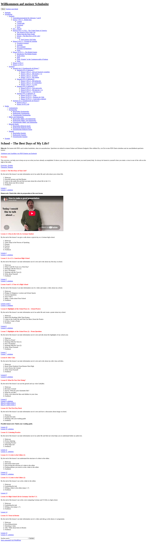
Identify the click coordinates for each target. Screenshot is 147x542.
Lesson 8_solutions (7, 377)
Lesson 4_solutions (7, 305)
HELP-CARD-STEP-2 (8, 403)
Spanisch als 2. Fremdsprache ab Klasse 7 (26, 68)
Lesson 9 (3, 399)
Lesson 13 (4, 493)
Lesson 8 (3, 375)
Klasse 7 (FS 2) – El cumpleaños (31, 83)
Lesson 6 (3, 326)
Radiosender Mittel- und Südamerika (24, 120)
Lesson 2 (3, 253)
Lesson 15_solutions (7, 535)
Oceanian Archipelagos (24, 48)
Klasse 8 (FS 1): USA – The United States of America (30, 30)
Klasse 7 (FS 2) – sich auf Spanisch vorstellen (35, 72)
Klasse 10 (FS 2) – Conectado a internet (33, 99)
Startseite (7, 12)
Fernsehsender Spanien (20, 137)
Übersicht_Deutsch (7, 167)
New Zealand (21, 47)
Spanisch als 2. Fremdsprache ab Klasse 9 (26, 101)
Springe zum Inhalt (12, 9)
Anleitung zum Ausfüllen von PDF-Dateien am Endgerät (19, 153)
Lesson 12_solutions (7, 474)
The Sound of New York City (26, 32)
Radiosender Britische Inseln (22, 128)
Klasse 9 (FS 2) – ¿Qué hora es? (31, 92)
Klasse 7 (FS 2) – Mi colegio (30, 77)
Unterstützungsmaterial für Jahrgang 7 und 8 (27, 18)
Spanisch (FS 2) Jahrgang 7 (25, 70)
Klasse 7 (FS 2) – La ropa (29, 84)
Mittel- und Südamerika (16, 117)
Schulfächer (8, 14)
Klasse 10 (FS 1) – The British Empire (25, 52)
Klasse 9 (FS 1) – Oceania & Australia (25, 41)
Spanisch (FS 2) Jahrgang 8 (25, 79)
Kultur (7, 106)
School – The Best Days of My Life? (28, 36)
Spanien (11, 131)
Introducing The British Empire (27, 54)
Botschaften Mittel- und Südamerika (24, 119)
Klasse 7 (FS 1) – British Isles (22, 20)
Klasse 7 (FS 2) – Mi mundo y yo (31, 74)
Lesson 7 (3, 352)
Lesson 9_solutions (7, 401)
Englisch (11, 16)
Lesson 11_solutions (7, 451)
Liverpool (20, 25)
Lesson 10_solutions (7, 429)
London (19, 21)
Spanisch (11, 66)
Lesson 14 (4, 512)
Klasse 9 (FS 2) (22, 102)
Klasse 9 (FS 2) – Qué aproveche (31, 88)
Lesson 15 (4, 533)
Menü (3, 9)
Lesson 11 (4, 450)
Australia (19, 45)
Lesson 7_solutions (7, 354)
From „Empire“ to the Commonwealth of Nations (32, 59)
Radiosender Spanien (19, 135)
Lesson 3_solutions (7, 281)
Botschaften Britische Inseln (21, 126)
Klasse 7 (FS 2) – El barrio (29, 75)
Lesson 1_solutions (7, 190)
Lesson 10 (4, 427)
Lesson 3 (3, 279)
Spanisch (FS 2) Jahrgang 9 (25, 86)
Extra (18, 27)
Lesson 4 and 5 (5, 303)
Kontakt (7, 138)
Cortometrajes (13, 108)
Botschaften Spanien (19, 133)
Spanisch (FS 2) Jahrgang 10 (26, 93)
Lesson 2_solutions (7, 255)
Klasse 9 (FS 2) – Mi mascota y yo (32, 90)
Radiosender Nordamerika (21, 113)
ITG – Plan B (17, 29)
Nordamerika (13, 110)
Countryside (20, 23)
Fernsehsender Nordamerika (22, 115)
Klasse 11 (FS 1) (18, 63)
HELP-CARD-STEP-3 (8, 405)
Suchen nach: (5, 538)
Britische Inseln (14, 124)
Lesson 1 (3, 188)
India (18, 57)
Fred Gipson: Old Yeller (28, 39)
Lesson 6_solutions (7, 328)
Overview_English (7, 165)
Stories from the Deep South (26, 34)
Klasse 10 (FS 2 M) (23, 104)
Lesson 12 (4, 472)
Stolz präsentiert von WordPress (11, 540)
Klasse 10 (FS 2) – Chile (28, 95)
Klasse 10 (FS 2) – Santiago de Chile (32, 97)
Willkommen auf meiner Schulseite (25, 4)
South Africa (21, 56)
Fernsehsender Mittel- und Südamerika (25, 122)
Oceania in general (23, 43)
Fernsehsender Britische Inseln (22, 129)
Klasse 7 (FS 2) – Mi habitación (31, 81)
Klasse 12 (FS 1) (18, 65)
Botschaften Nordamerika (21, 111)
